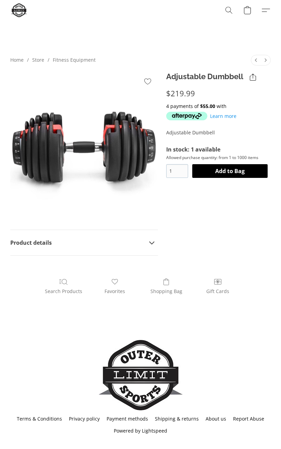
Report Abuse (248, 418)
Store (38, 60)
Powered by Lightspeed (140, 430)
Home (17, 60)
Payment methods (127, 418)
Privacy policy (84, 418)
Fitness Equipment (74, 60)
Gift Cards (217, 291)
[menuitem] (256, 60)
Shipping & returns (177, 418)
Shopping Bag (166, 291)
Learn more (223, 116)
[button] (19, 10)
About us (216, 418)
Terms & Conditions (39, 418)
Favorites (115, 291)
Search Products (63, 291)
